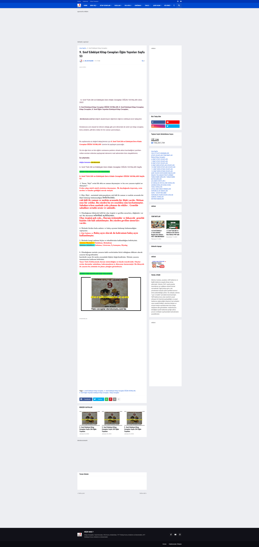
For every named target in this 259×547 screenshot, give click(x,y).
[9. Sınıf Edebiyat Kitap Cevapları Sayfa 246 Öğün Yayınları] (89, 418)
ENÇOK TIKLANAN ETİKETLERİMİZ (162, 175)
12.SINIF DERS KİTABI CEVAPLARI (162, 171)
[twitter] (173, 126)
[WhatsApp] (106, 399)
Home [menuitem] (85, 5)
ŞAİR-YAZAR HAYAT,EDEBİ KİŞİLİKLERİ (163, 173)
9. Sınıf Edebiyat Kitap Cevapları (97, 48)
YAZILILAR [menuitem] (117, 5)
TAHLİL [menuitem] (147, 5)
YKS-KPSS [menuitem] (128, 5)
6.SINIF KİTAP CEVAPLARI (159, 159)
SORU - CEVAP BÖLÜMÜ (158, 193)
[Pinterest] (110, 399)
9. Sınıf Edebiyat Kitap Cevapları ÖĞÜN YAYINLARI (119, 390)
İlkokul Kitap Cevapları (158, 157)
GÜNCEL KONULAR (157, 197)
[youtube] (181, 1)
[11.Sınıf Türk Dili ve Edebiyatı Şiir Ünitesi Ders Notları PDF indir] (173, 224)
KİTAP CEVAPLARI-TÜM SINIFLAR (161, 155)
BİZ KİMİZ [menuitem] (167, 5)
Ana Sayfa (82, 48)
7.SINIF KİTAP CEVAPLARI (159, 161)
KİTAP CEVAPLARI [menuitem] (105, 5)
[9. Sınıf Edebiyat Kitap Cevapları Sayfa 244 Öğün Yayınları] (134, 418)
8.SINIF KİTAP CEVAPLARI (159, 163)
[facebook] (177, 1)
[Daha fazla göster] (118, 399)
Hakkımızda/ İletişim (175, 544)
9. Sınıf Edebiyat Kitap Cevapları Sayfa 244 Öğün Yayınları (132, 429)
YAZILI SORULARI (156, 187)
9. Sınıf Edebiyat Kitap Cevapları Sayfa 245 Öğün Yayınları (110, 429)
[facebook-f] (158, 122)
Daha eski (143, 493)
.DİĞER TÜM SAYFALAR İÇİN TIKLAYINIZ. (94, 172)
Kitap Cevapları (94, 1)
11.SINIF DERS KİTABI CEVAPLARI (162, 169)
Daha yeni (81, 493)
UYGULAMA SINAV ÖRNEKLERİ (161, 189)
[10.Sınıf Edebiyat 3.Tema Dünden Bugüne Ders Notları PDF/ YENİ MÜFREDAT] (157, 224)
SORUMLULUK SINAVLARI (159, 191)
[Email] (114, 399)
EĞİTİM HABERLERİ (157, 199)
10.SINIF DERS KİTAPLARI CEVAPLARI (163, 167)
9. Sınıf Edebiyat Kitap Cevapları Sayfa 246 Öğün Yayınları (87, 429)
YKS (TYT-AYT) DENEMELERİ (160, 153)
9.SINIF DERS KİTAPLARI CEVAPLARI (163, 165)
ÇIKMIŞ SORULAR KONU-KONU (161, 185)
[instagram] (158, 126)
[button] (174, 5)
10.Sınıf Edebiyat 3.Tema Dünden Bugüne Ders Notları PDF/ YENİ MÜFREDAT (157, 234)
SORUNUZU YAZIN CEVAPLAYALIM (162, 195)
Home (79, 1)
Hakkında (85, 1)
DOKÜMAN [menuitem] (138, 5)
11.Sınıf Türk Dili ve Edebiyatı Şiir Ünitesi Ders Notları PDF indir (172, 233)
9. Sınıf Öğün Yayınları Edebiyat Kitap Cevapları (94, 392)
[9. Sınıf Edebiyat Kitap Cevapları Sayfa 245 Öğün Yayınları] (112, 418)
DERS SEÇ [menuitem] (93, 5)
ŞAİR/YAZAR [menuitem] (156, 5)
